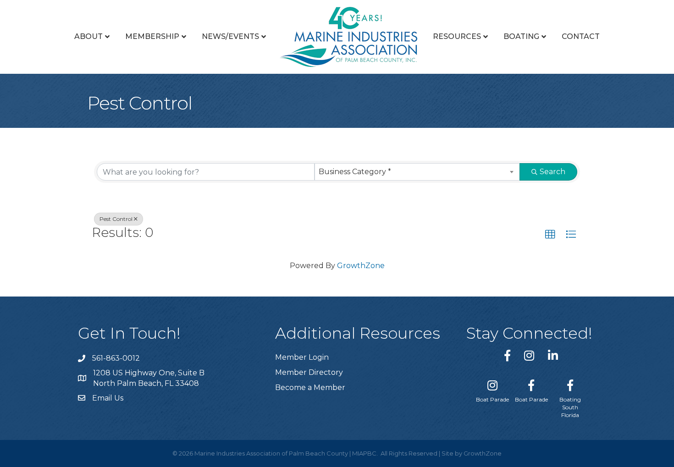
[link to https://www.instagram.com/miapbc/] (529, 355)
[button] (550, 234)
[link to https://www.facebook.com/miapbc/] (507, 355)
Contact (581, 36)
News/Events (230, 36)
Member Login (302, 357)
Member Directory (309, 372)
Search (552, 171)
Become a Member (310, 387)
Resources (457, 36)
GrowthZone (361, 265)
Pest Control (116, 218)
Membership (152, 36)
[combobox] (417, 172)
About (88, 36)
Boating (521, 36)
